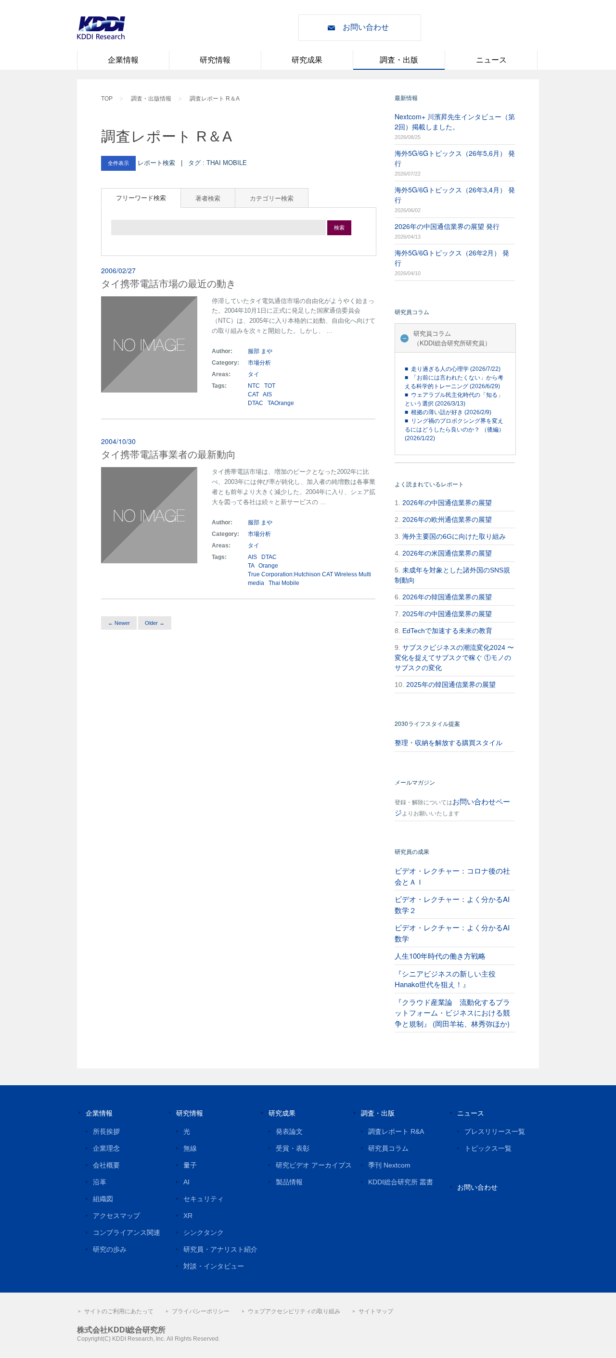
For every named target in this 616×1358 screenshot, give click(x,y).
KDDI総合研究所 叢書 (400, 1182)
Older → (155, 623)
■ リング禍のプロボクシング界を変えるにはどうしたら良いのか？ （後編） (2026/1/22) (454, 430)
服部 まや (260, 351)
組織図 (103, 1199)
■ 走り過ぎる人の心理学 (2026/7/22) (452, 369)
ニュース (491, 60)
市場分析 (259, 362)
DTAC (255, 403)
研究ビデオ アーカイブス (314, 1165)
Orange (268, 565)
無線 (190, 1148)
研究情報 (215, 60)
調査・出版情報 (151, 98)
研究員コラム (388, 1148)
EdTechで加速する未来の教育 (447, 631)
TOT (269, 385)
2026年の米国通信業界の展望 (447, 553)
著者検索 (207, 198)
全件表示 (118, 163)
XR (187, 1215)
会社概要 (106, 1165)
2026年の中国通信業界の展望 (447, 503)
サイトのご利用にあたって (119, 1311)
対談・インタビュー (213, 1266)
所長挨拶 (106, 1131)
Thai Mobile (284, 583)
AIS (267, 394)
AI (186, 1182)
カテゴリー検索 (272, 198)
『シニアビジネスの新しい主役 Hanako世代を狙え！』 (445, 979)
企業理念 (106, 1148)
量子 (190, 1165)
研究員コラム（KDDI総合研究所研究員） (452, 338)
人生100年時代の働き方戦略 (440, 956)
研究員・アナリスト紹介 (220, 1249)
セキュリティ (203, 1199)
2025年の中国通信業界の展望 (447, 614)
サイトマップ (376, 1311)
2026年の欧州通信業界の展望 (447, 519)
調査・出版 (399, 60)
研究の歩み (110, 1249)
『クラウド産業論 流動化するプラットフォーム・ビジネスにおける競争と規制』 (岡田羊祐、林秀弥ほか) (452, 1012)
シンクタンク (203, 1232)
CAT (253, 394)
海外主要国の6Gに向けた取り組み (454, 536)
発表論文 (289, 1131)
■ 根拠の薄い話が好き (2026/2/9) (448, 412)
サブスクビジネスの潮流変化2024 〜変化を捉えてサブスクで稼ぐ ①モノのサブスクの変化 (454, 658)
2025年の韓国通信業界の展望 (451, 684)
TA (251, 565)
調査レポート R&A (396, 1131)
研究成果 (307, 60)
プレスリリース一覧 (494, 1131)
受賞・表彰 (292, 1148)
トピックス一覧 (488, 1148)
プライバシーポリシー (201, 1311)
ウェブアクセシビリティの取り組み (294, 1311)
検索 (339, 227)
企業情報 (123, 60)
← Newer (119, 623)
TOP (107, 98)
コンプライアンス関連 (126, 1232)
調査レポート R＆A (215, 98)
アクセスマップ (116, 1215)
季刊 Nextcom (389, 1165)
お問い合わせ (366, 27)
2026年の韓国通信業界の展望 (447, 597)
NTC (254, 385)
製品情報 (289, 1182)
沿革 (99, 1182)
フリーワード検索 (141, 197)
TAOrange (281, 403)
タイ (254, 374)
